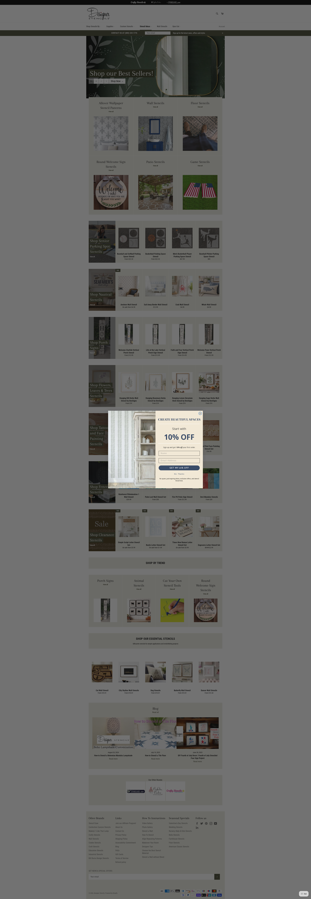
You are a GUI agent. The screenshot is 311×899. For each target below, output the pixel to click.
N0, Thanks (179, 474)
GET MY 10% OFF (179, 468)
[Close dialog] (200, 413)
